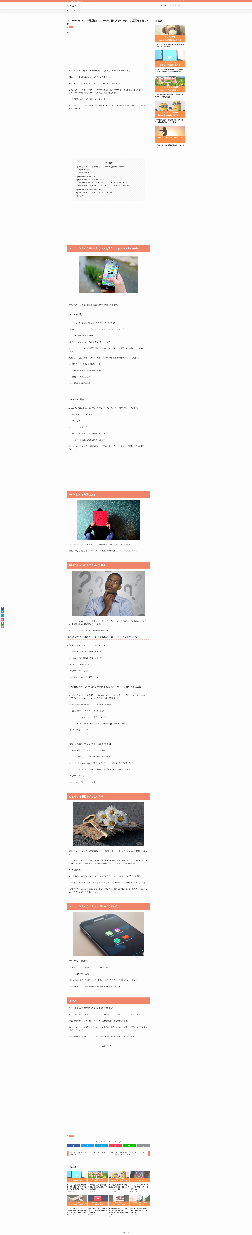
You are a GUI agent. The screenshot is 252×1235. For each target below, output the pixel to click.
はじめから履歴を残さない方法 (90, 190)
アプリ (70, 27)
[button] (73, 1145)
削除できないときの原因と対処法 (90, 180)
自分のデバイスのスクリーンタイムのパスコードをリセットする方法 (104, 182)
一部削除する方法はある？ (89, 177)
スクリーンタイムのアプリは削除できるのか (95, 193)
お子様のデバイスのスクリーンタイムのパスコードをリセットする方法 (105, 185)
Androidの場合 (86, 172)
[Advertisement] (108, 54)
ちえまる (72, 6)
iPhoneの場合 (85, 169)
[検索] (184, 1)
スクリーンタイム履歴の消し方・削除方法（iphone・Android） (102, 167)
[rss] (181, 1)
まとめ (80, 196)
